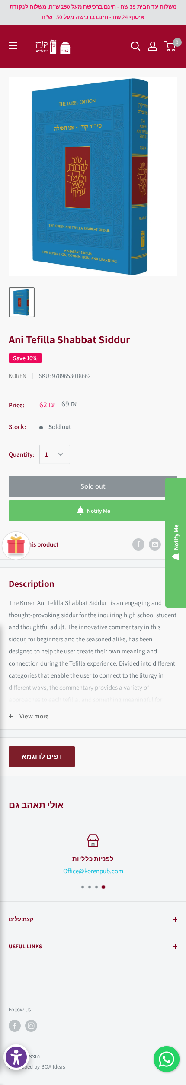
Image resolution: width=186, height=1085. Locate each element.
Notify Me (98, 511)
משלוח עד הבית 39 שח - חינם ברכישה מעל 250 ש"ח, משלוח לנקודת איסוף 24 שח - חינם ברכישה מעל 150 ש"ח (93, 12)
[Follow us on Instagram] (31, 1026)
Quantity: (21, 454)
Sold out (93, 486)
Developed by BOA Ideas (37, 1066)
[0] (170, 46)
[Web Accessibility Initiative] (16, 1057)
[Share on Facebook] (138, 544)
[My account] (152, 46)
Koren (17, 376)
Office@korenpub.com (93, 871)
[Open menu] (13, 45)
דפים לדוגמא (42, 756)
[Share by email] (155, 544)
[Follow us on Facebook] (15, 1026)
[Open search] (136, 46)
